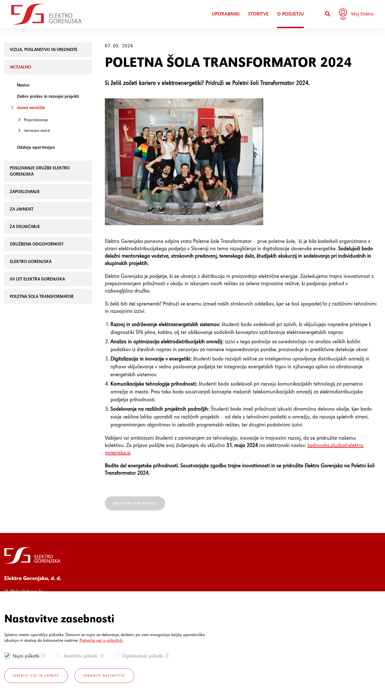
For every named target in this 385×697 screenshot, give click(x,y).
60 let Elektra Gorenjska (37, 279)
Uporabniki (226, 14)
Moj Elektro (362, 14)
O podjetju (290, 14)
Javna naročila (31, 107)
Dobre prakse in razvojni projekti (48, 96)
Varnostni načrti (37, 130)
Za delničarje (25, 226)
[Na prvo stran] (46, 14)
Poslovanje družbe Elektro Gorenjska (40, 171)
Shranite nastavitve (104, 676)
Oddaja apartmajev (36, 147)
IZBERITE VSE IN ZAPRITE (36, 676)
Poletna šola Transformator (42, 296)
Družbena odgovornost (36, 244)
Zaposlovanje (25, 191)
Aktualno (20, 67)
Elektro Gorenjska (31, 261)
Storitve (258, 14)
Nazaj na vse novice (135, 503)
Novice (23, 85)
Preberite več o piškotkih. (101, 640)
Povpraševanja (36, 119)
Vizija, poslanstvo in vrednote (44, 49)
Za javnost (21, 209)
